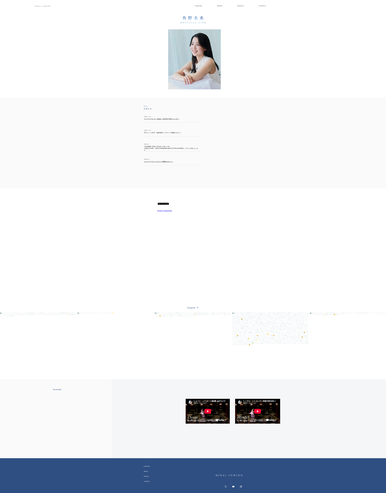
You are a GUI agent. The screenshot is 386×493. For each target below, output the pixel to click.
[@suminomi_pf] (197, 307)
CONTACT (147, 481)
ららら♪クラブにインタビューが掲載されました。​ (158, 161)
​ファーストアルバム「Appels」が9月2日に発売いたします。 (161, 119)
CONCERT (147, 466)
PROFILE (146, 476)
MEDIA (146, 471)
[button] (262, 6)
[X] (225, 486)
